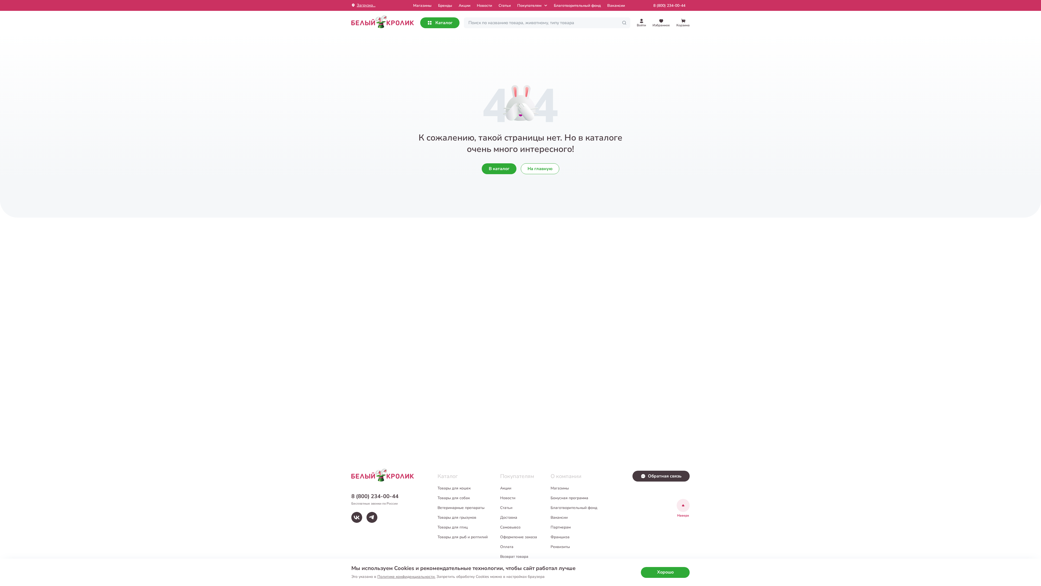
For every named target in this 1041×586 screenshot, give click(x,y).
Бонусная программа (569, 498)
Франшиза (560, 537)
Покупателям (529, 5)
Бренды (445, 5)
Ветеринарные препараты (461, 507)
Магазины (560, 488)
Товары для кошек (454, 488)
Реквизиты (560, 546)
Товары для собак (454, 498)
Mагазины (422, 5)
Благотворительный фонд (577, 5)
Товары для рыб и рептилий (463, 537)
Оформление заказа (518, 537)
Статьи (505, 5)
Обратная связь (665, 476)
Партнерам (561, 527)
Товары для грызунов (457, 517)
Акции (464, 5)
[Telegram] (372, 517)
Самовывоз (510, 527)
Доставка (508, 517)
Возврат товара (514, 556)
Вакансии (616, 5)
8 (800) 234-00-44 (669, 5)
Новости (484, 5)
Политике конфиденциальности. (406, 576)
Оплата (506, 546)
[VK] (356, 517)
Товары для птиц (453, 527)
